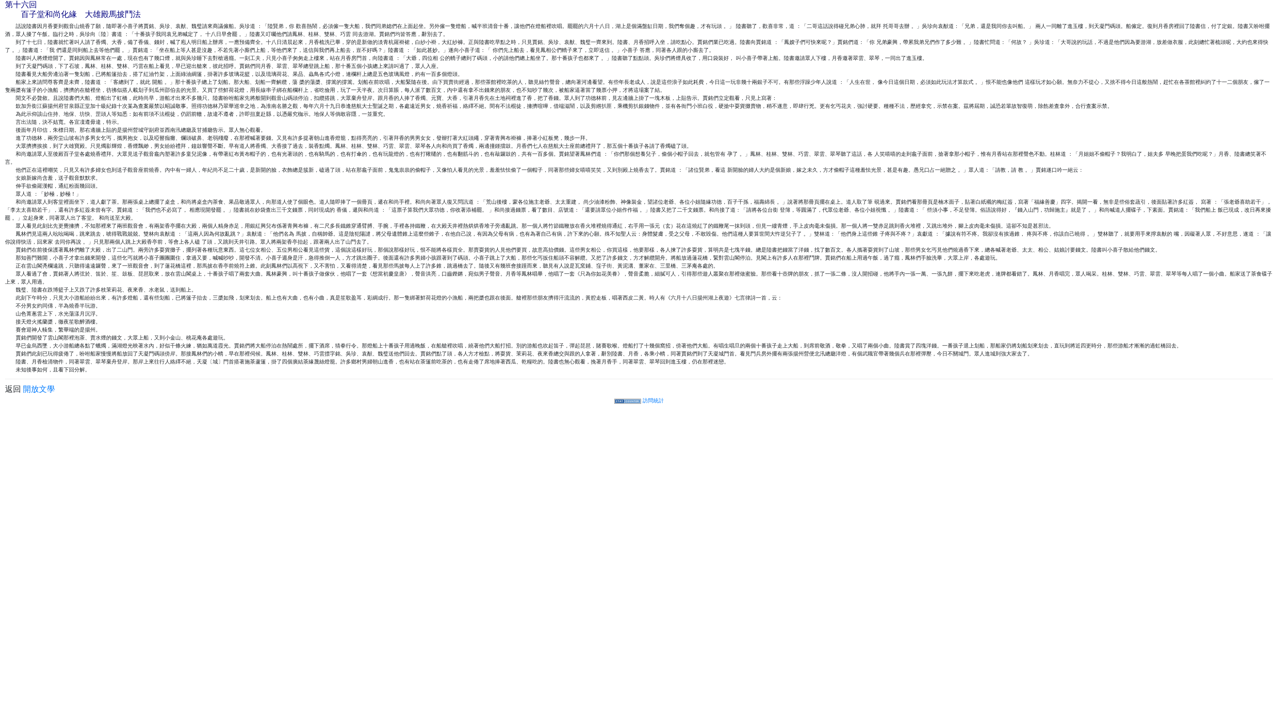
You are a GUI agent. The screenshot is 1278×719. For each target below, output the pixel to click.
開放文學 (39, 389)
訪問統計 (653, 400)
